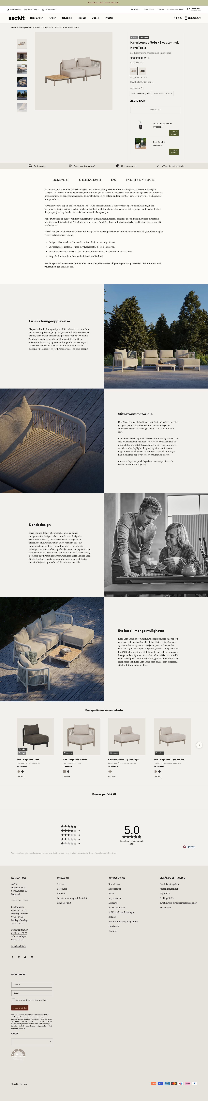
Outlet (95, 17)
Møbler (52, 17)
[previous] (9, 745)
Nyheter (109, 17)
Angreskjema (115, 898)
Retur (111, 893)
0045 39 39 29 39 (19, 910)
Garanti (112, 931)
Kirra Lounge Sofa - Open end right (123, 759)
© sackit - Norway (19, 1084)
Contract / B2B (64, 902)
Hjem (13, 27)
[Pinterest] (25, 957)
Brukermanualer (117, 907)
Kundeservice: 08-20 (175, 9)
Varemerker (165, 907)
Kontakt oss (114, 884)
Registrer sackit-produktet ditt (72, 898)
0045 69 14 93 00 (19, 933)
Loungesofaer (25, 27)
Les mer (20, 776)
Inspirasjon (135, 9)
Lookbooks (114, 926)
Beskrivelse (61, 179)
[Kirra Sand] (19, 771)
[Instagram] (19, 957)
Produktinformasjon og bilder (123, 921)
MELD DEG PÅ (20, 1008)
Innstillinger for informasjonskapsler (178, 902)
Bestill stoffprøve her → (142, 82)
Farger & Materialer (140, 179)
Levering (113, 902)
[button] (192, 9)
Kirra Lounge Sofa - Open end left (169, 759)
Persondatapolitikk (169, 888)
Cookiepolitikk (167, 898)
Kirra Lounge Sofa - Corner (75, 759)
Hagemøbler (36, 17)
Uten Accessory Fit (140, 93)
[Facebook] (12, 957)
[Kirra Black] (114, 771)
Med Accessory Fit (163, 93)
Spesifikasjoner (90, 179)
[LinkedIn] (32, 957)
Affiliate (61, 893)
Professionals (149, 9)
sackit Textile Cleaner (162, 123)
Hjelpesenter (115, 888)
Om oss (161, 9)
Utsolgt (155, 110)
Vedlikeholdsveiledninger (121, 912)
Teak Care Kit (159, 142)
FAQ (113, 179)
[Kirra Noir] (22, 771)
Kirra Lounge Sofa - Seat (28, 759)
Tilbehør (82, 17)
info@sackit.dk (18, 946)
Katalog (112, 917)
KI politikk (165, 893)
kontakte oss (67, 266)
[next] (199, 745)
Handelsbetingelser (169, 884)
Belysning (67, 17)
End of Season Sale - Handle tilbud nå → (104, 3)
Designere (62, 888)
